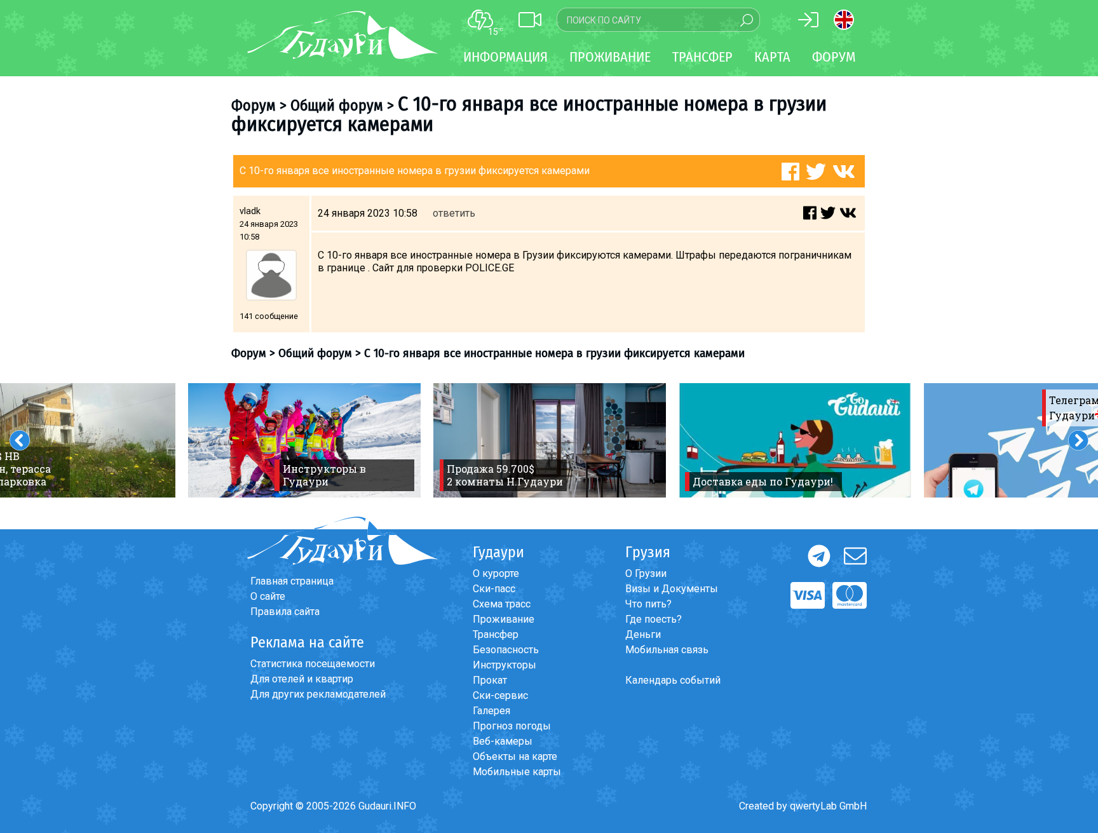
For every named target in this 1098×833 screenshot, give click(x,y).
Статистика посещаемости (312, 664)
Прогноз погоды (512, 726)
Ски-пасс (494, 589)
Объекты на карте (515, 756)
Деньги (643, 634)
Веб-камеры (502, 741)
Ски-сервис (500, 695)
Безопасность (506, 650)
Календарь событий (673, 680)
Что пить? (648, 604)
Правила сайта (285, 612)
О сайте (267, 596)
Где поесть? (653, 619)
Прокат (490, 680)
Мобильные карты (517, 772)
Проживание (503, 619)
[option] (304, 440)
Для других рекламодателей (318, 694)
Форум (834, 56)
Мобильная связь (666, 650)
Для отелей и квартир (301, 679)
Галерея (491, 711)
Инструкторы (504, 665)
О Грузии (646, 573)
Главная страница (292, 581)
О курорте (496, 573)
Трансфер (495, 634)
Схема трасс (502, 604)
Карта (772, 56)
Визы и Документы (671, 589)
